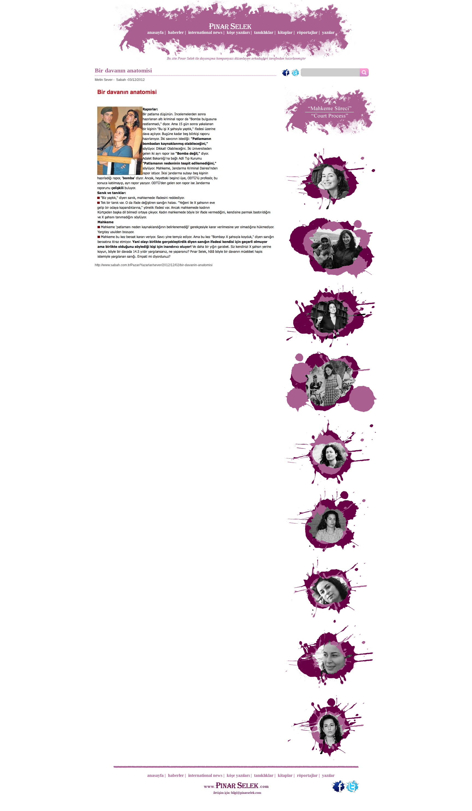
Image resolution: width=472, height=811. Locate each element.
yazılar (328, 32)
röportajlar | (308, 32)
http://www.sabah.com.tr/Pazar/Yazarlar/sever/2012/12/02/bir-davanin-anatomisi (154, 265)
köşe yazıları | (239, 32)
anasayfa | (156, 32)
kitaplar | (286, 32)
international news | (206, 32)
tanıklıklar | (265, 32)
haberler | (177, 32)
